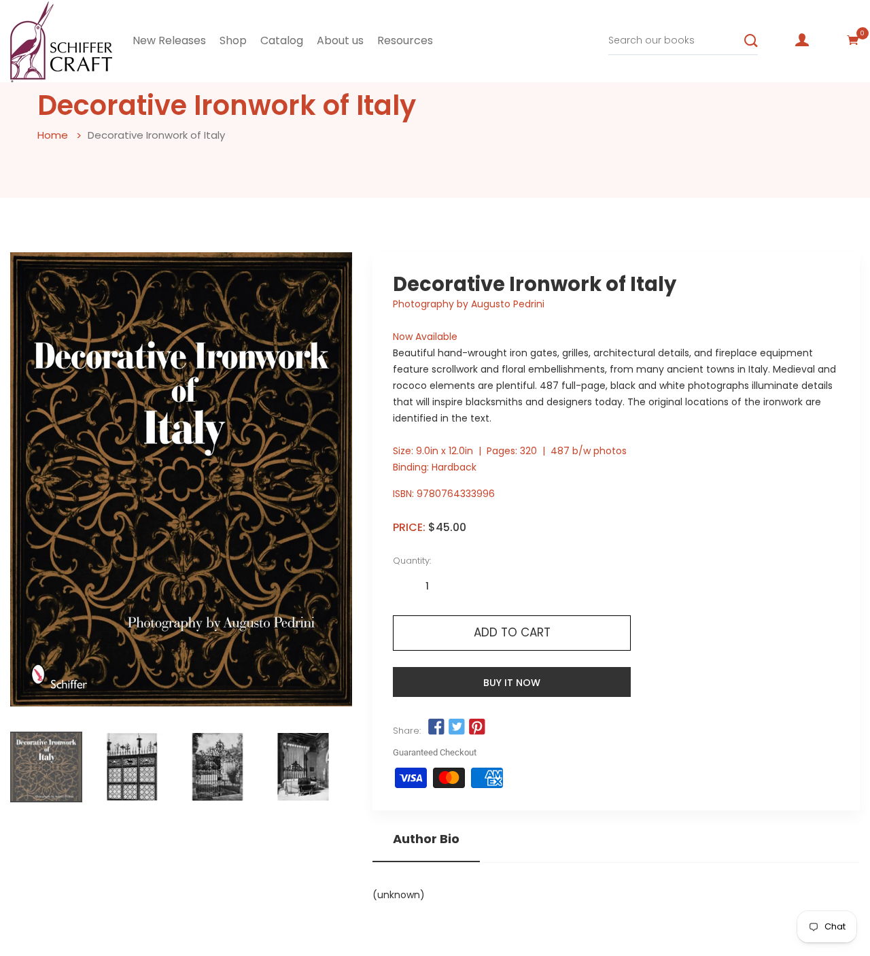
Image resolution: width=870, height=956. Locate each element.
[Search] (751, 41)
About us (340, 40)
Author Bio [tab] (426, 839)
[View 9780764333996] (46, 767)
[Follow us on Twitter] (457, 726)
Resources (405, 40)
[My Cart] (853, 40)
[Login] (802, 40)
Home (52, 135)
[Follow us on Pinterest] (477, 726)
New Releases (169, 40)
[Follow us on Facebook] (436, 726)
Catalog (281, 40)
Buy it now (511, 682)
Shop (233, 40)
